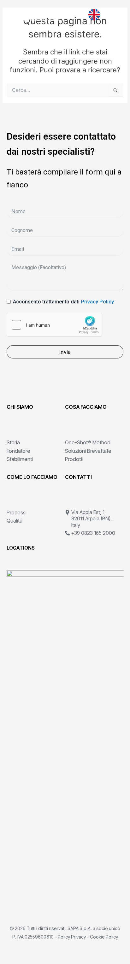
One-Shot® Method (87, 442)
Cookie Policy (104, 936)
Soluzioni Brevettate (88, 451)
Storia (13, 442)
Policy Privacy (72, 936)
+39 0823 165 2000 (93, 533)
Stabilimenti (20, 459)
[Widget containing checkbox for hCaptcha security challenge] (54, 325)
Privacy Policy (97, 302)
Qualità (14, 521)
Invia (65, 352)
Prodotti (74, 459)
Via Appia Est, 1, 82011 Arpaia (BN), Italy (91, 518)
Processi (17, 512)
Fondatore (18, 451)
